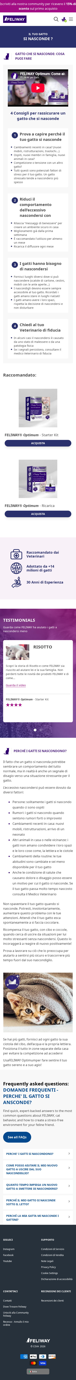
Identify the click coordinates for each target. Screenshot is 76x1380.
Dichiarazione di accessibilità (56, 1279)
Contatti (7, 1300)
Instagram (8, 1249)
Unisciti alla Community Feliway (16, 1314)
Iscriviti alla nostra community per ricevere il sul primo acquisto (38, 6)
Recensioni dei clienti (52, 1300)
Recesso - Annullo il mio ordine (16, 1323)
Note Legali (47, 1261)
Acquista (38, 443)
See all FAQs (17, 1137)
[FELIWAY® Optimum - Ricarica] (38, 479)
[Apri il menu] (71, 19)
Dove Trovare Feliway (14, 1306)
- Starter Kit (31, 435)
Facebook (8, 1255)
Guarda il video (16, 685)
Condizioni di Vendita (52, 1255)
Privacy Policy (48, 1267)
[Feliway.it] (23, 19)
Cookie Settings (49, 1273)
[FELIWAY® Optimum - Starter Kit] (38, 408)
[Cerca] (56, 19)
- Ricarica (30, 505)
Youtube (7, 1261)
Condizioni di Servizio (52, 1249)
